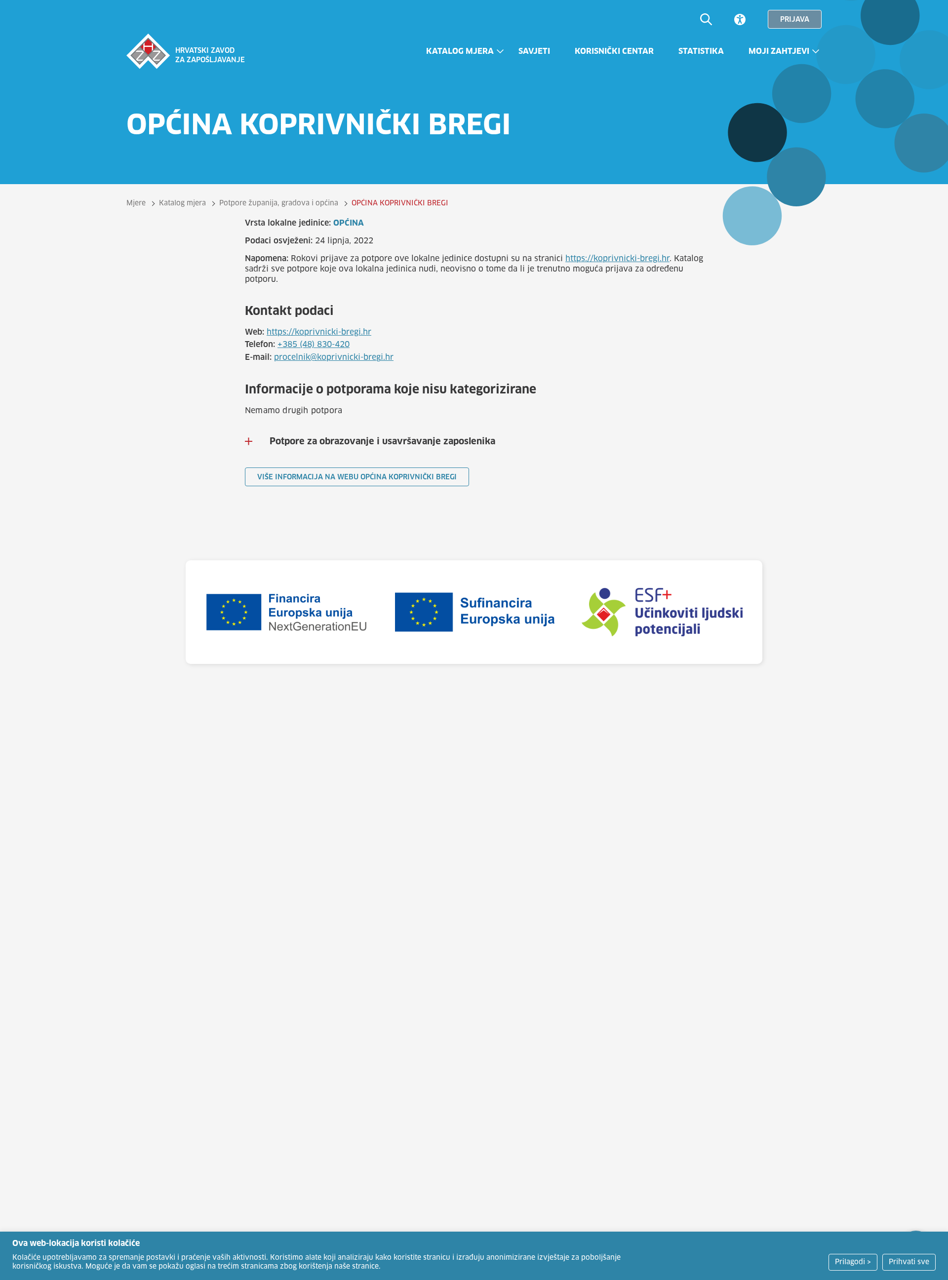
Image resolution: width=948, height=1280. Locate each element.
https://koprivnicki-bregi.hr (617, 259)
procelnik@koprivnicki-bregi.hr (334, 357)
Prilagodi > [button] (853, 1262)
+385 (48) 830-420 (313, 345)
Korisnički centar (614, 51)
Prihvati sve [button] (909, 1262)
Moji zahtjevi (779, 51)
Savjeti (534, 51)
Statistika (701, 51)
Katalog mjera (460, 51)
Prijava (794, 19)
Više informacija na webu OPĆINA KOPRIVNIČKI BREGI (357, 477)
